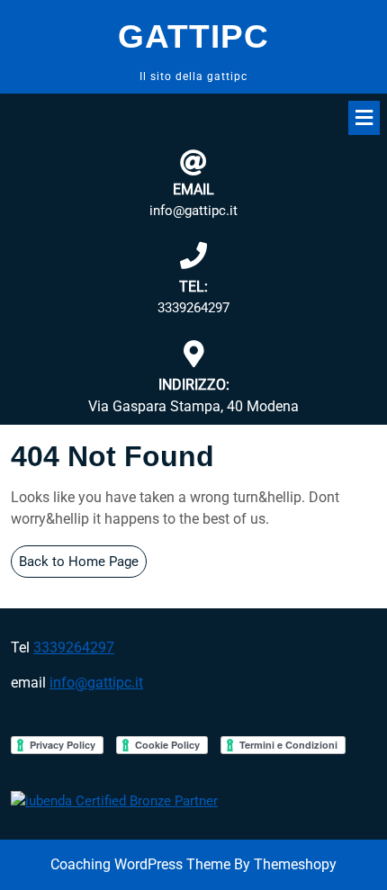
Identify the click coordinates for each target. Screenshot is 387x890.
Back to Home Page (83, 565)
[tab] (364, 118)
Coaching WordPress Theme (140, 864)
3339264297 (194, 308)
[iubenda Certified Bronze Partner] (114, 800)
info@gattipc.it (193, 210)
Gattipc (193, 36)
